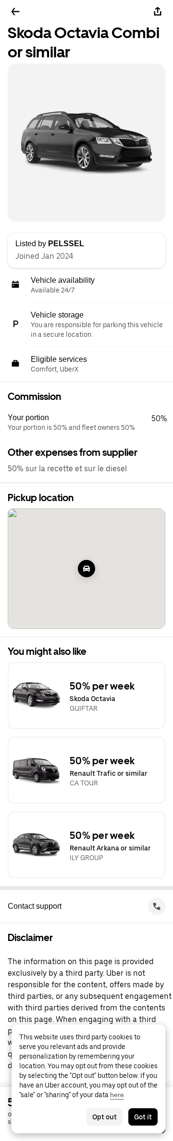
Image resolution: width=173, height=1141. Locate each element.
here (117, 1095)
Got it (143, 1117)
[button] (90, 422)
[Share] (157, 11)
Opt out (104, 1117)
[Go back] (15, 11)
